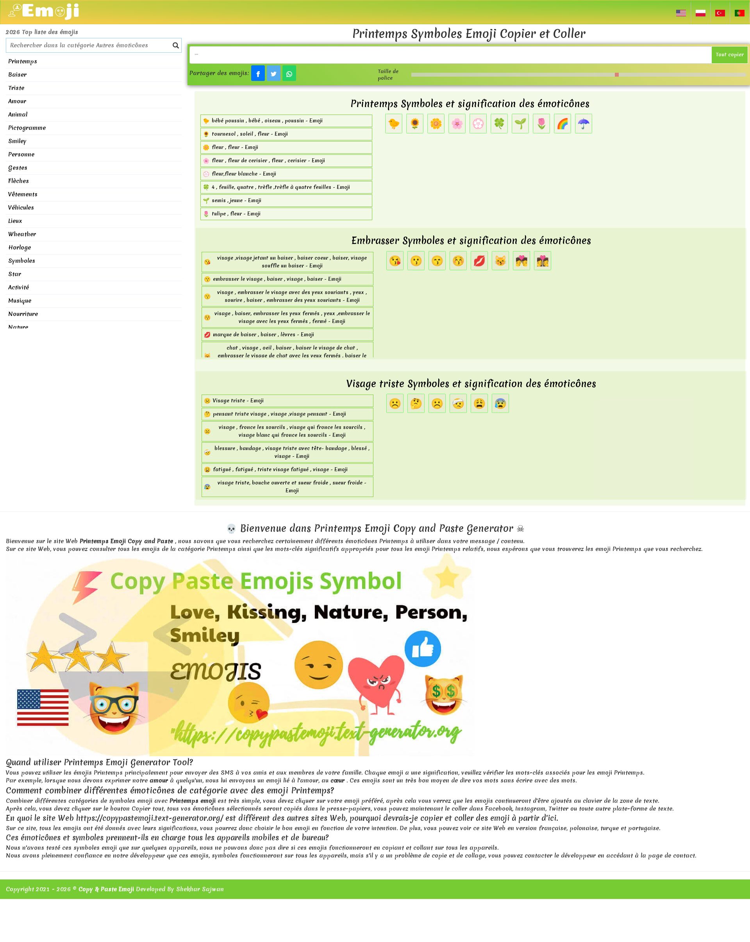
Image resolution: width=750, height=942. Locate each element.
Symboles (21, 261)
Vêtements (23, 194)
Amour (17, 101)
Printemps (22, 61)
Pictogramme (27, 128)
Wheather (22, 234)
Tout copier (730, 54)
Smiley (17, 141)
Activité (18, 287)
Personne (21, 154)
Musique (19, 301)
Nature (18, 327)
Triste (16, 88)
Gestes (17, 168)
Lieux (15, 221)
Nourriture (23, 314)
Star (14, 274)
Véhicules (21, 208)
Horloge (19, 247)
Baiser (17, 75)
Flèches (18, 181)
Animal (17, 114)
